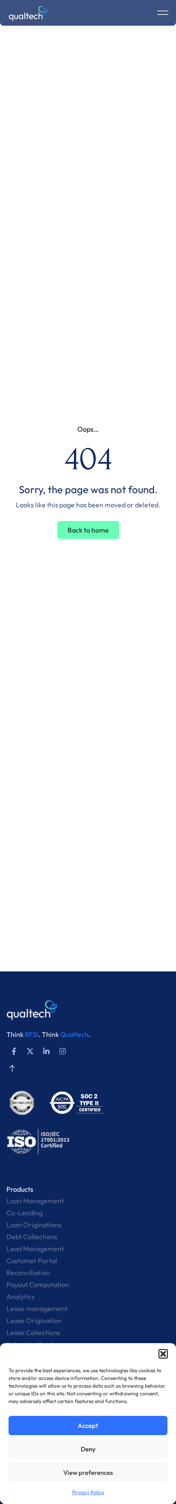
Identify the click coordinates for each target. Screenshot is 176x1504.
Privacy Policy (88, 1492)
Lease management (36, 1308)
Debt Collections (31, 1236)
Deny (88, 1449)
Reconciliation (28, 1272)
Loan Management (35, 1200)
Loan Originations (34, 1224)
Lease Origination (34, 1320)
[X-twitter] (30, 1051)
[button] (163, 1354)
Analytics (20, 1296)
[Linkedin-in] (46, 1051)
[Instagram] (62, 1051)
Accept (88, 1425)
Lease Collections (33, 1332)
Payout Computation (37, 1284)
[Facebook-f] (13, 1051)
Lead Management (35, 1248)
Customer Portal (31, 1260)
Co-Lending (24, 1212)
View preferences (88, 1472)
